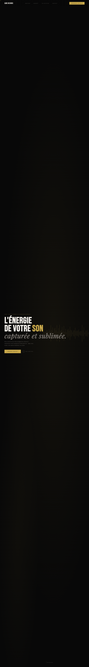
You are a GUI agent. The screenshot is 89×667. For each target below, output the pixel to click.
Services (27, 3)
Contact (54, 3)
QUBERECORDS (8, 3)
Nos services (28, 351)
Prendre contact (13, 351)
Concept (36, 3)
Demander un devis (77, 3)
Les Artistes (45, 3)
